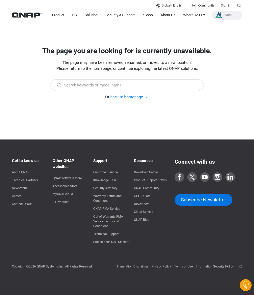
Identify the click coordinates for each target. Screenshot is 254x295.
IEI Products (61, 202)
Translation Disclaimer (132, 266)
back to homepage (126, 97)
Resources (143, 160)
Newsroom (19, 188)
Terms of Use (183, 266)
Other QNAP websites (63, 163)
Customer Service (105, 172)
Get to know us (25, 160)
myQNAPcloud (63, 194)
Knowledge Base (104, 180)
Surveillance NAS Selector (111, 242)
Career (16, 196)
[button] (227, 15)
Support (100, 160)
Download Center (146, 172)
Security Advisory (105, 188)
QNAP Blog (141, 220)
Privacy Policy (161, 266)
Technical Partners (25, 180)
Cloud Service (143, 212)
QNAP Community (146, 188)
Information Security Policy (215, 266)
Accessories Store (65, 186)
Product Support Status (150, 180)
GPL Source (142, 196)
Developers (141, 204)
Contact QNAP (22, 204)
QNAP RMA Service (106, 209)
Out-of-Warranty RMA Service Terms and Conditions (108, 221)
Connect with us (195, 161)
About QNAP (20, 172)
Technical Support (106, 234)
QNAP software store (67, 178)
